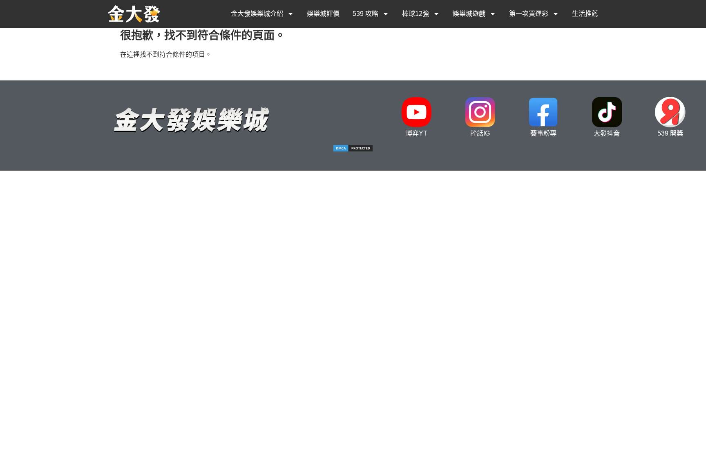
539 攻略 (365, 13)
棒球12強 (415, 13)
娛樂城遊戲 (469, 13)
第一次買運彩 (528, 13)
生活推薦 (585, 13)
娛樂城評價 (323, 13)
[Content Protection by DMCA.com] (353, 150)
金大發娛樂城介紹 (257, 13)
